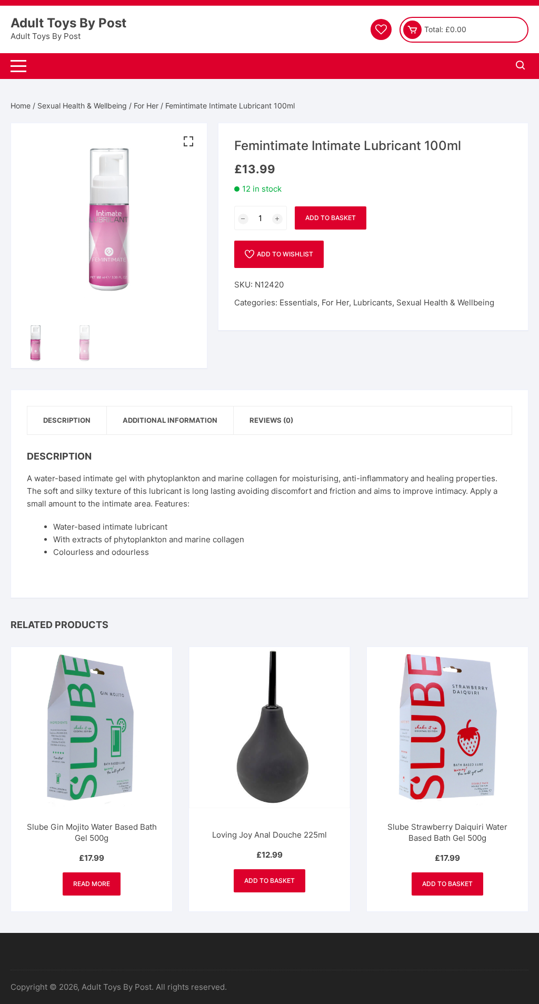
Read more (91, 884)
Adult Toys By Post (68, 23)
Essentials (298, 302)
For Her (146, 105)
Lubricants (372, 302)
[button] (188, 142)
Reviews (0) (271, 420)
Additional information (170, 420)
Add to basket (330, 218)
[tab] (67, 420)
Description (67, 420)
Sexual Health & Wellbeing (82, 105)
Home (21, 105)
